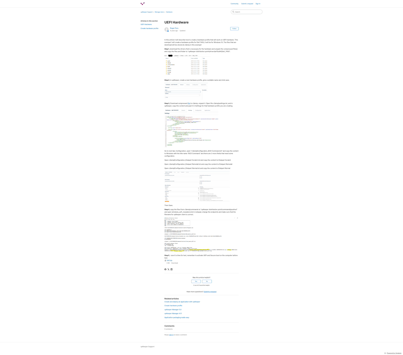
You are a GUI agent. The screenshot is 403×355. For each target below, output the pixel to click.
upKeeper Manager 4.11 (173, 313)
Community (234, 4)
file (189, 103)
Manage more (159, 12)
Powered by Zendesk (394, 353)
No (207, 281)
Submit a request (247, 4)
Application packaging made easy (176, 317)
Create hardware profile (149, 28)
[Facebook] (165, 269)
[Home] (143, 4)
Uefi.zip (169, 260)
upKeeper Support (147, 12)
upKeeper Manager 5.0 (172, 310)
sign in (171, 335)
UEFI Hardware (146, 24)
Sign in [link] (258, 4)
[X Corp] (168, 269)
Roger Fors (174, 28)
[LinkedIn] (171, 269)
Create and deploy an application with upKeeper (182, 302)
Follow (234, 28)
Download (174, 263)
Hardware (169, 12)
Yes (196, 281)
